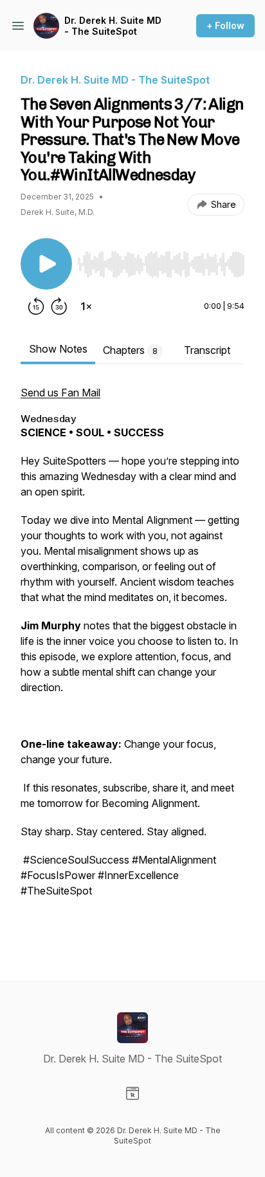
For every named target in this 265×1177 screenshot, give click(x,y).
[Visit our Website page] (132, 1093)
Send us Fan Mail (60, 392)
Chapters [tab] (130, 350)
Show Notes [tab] (58, 348)
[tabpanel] (132, 662)
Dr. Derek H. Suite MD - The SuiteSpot (112, 26)
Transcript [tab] (207, 350)
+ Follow (225, 25)
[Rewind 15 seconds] (36, 306)
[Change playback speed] (86, 306)
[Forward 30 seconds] (59, 306)
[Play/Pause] (46, 264)
